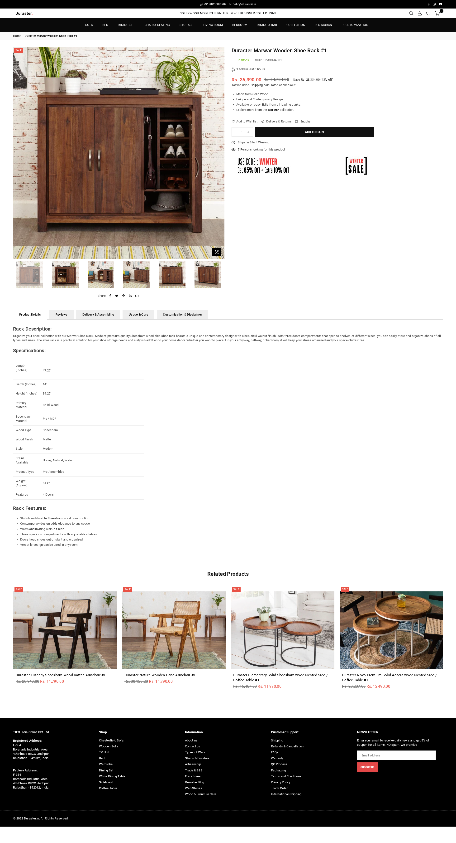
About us (191, 740)
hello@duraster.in (244, 4)
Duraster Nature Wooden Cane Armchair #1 (159, 675)
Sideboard (106, 782)
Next (220, 153)
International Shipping (286, 794)
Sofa (89, 25)
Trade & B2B (193, 770)
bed (105, 25)
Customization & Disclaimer (182, 314)
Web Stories (193, 788)
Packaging (278, 770)
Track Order (279, 788)
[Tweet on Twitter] (117, 296)
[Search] (411, 13)
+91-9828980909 (215, 4)
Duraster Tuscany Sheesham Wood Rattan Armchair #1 (61, 675)
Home (17, 36)
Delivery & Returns (278, 121)
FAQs (274, 752)
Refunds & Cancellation (287, 746)
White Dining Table (112, 776)
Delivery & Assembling (98, 314)
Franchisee (193, 776)
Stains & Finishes (197, 758)
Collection (295, 25)
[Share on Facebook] (110, 296)
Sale (18, 50)
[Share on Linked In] (130, 296)
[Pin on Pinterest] (123, 296)
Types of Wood (195, 752)
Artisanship (193, 764)
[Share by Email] (137, 296)
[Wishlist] (428, 13)
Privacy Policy (280, 782)
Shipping (257, 85)
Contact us (192, 746)
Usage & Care (138, 314)
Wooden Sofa (108, 746)
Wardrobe (106, 764)
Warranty (277, 758)
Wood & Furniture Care (200, 794)
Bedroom (239, 25)
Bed (101, 758)
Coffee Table (108, 788)
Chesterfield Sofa (111, 740)
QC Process (279, 764)
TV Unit (104, 752)
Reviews (62, 314)
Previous (17, 153)
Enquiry (305, 121)
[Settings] (419, 13)
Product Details (30, 314)
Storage (187, 25)
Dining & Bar (267, 25)
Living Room (213, 25)
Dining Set (126, 25)
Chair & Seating (157, 25)
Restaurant (324, 25)
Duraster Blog (194, 782)
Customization (355, 25)
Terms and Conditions (286, 776)
